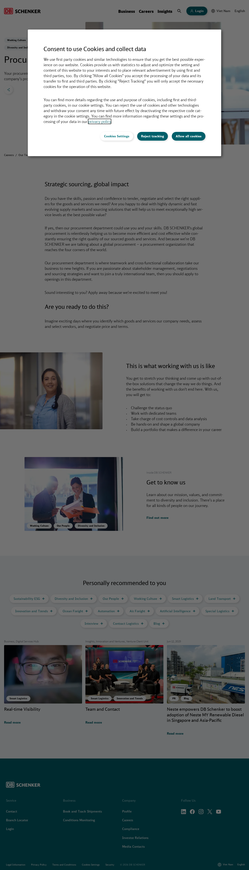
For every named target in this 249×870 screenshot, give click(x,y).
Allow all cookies (189, 136)
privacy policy (99, 121)
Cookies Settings (116, 136)
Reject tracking (152, 136)
